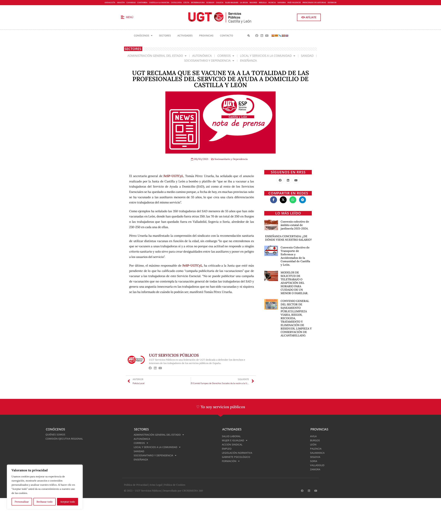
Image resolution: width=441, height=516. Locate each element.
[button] (249, 36)
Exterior (332, 2)
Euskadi (210, 2)
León (313, 444)
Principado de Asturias (314, 2)
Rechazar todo (45, 501)
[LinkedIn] (288, 180)
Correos (224, 56)
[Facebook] (256, 35)
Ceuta (186, 2)
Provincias (206, 35)
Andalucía (110, 2)
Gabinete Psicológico (236, 457)
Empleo (227, 448)
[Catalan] (276, 35)
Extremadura (198, 2)
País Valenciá (294, 2)
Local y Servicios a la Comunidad (266, 56)
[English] (286, 35)
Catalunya (176, 2)
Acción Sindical (232, 444)
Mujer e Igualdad (233, 440)
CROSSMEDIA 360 (192, 490)
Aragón (121, 2)
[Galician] (279, 35)
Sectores (165, 35)
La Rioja (244, 2)
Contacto (226, 35)
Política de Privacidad (136, 484)
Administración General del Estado (155, 56)
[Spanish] (272, 35)
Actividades (185, 35)
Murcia (272, 2)
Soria (313, 461)
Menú (129, 17)
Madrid (253, 2)
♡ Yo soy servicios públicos (220, 406)
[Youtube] (266, 35)
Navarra (282, 2)
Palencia (315, 448)
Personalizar (22, 501)
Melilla (263, 2)
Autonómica (202, 56)
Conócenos (141, 35)
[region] (45, 487)
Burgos (315, 440)
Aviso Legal (156, 484)
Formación (229, 461)
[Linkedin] (261, 35)
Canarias (131, 2)
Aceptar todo (67, 501)
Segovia (315, 457)
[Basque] (283, 35)
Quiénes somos (55, 434)
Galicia (219, 2)
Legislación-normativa (237, 452)
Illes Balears (231, 2)
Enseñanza (248, 60)
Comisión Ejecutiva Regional (64, 438)
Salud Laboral (231, 436)
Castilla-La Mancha (159, 2)
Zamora (315, 469)
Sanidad (307, 56)
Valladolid (317, 465)
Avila (313, 436)
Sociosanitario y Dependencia (207, 60)
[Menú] (122, 17)
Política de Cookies (174, 484)
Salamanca (317, 452)
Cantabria (142, 2)
